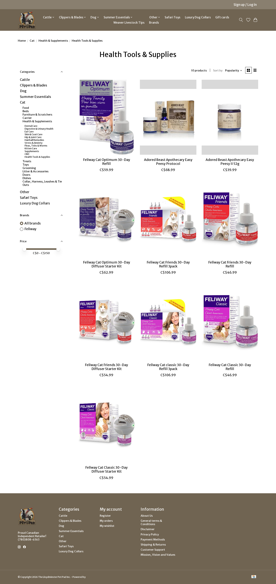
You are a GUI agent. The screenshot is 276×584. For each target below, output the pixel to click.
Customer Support (153, 549)
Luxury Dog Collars (198, 17)
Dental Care (31, 126)
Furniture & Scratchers (37, 114)
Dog (23, 91)
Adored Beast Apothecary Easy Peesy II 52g (230, 162)
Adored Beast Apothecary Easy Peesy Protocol (168, 162)
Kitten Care (31, 148)
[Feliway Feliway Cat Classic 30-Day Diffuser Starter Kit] (106, 424)
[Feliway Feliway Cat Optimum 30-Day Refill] (106, 117)
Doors (26, 174)
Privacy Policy (150, 534)
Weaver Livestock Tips (129, 22)
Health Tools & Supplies (37, 156)
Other (24, 192)
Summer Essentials (35, 97)
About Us (147, 515)
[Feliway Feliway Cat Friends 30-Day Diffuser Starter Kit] (106, 322)
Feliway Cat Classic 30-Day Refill (230, 367)
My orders (106, 520)
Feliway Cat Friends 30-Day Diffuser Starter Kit (106, 367)
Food (26, 108)
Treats (27, 161)
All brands (32, 223)
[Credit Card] (253, 577)
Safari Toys (172, 17)
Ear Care (29, 131)
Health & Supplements (53, 40)
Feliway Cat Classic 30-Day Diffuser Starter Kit (106, 469)
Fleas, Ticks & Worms (36, 145)
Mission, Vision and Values (158, 554)
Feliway (30, 229)
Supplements (32, 151)
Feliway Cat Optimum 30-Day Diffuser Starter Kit (106, 264)
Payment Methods (153, 539)
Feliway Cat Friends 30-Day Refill (229, 264)
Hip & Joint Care (33, 137)
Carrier (27, 118)
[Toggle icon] (241, 20)
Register (105, 515)
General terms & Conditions (151, 522)
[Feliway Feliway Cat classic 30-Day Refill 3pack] (168, 322)
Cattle (25, 80)
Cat (32, 40)
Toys (26, 164)
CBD (27, 154)
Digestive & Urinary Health (39, 128)
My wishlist (107, 526)
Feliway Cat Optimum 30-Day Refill (106, 162)
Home (22, 40)
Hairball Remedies (34, 140)
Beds (26, 111)
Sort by (217, 70)
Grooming (29, 168)
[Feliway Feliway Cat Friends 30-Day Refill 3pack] (168, 219)
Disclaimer (148, 529)
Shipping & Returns (153, 544)
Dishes (27, 178)
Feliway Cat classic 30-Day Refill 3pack (168, 367)
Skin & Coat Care (33, 134)
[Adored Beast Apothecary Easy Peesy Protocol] (168, 117)
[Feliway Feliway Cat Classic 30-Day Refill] (230, 322)
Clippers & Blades (33, 85)
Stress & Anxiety (33, 142)
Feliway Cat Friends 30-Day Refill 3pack (168, 264)
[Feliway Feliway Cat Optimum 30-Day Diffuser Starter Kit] (106, 219)
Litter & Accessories (35, 171)
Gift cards (222, 17)
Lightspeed (92, 577)
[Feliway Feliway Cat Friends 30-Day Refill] (230, 219)
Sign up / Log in (245, 5)
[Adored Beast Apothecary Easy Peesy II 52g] (230, 117)
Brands (154, 22)
